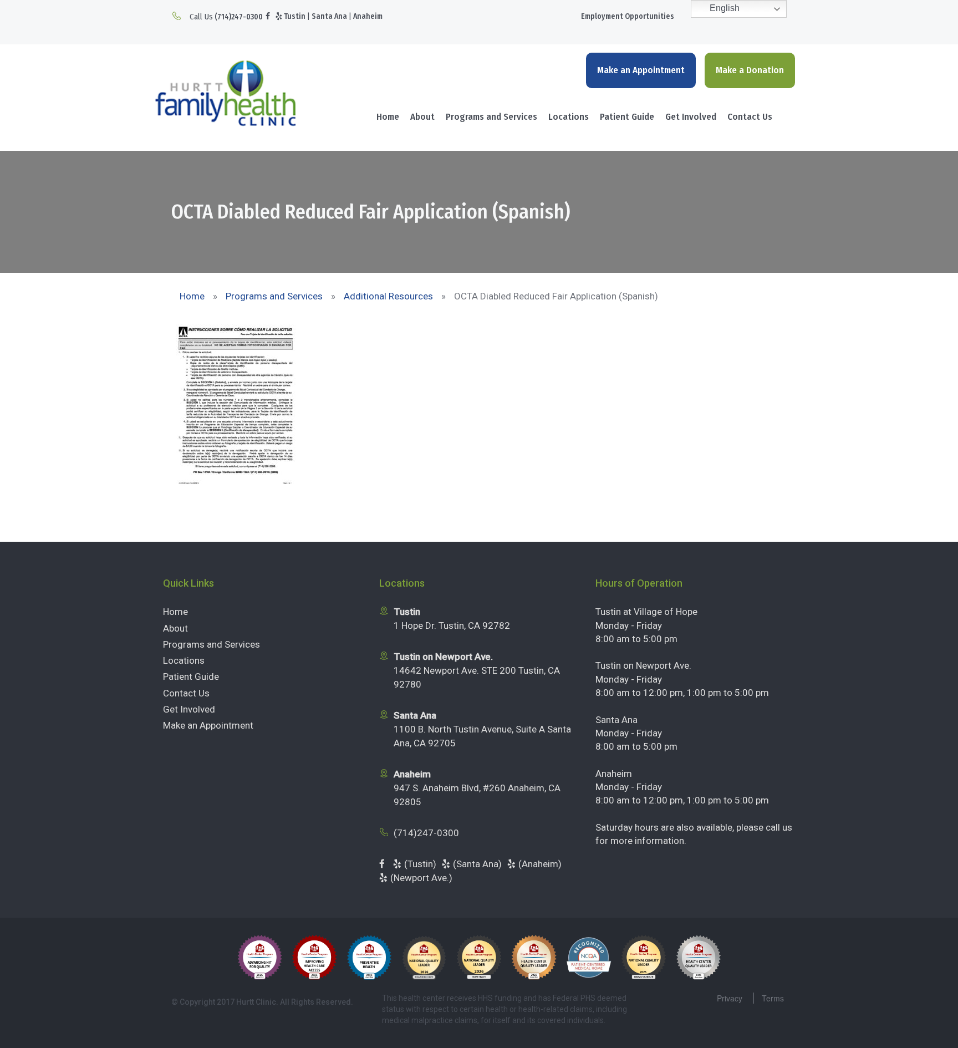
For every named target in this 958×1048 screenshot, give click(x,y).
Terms (773, 998)
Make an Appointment (641, 70)
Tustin (294, 16)
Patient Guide (627, 117)
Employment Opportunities (627, 16)
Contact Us (749, 117)
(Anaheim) (540, 863)
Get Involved (690, 117)
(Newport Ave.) (421, 877)
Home (387, 117)
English (723, 8)
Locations (568, 117)
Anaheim (368, 16)
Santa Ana (329, 16)
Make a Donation (750, 70)
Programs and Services (491, 117)
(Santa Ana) (477, 863)
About (422, 117)
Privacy (729, 998)
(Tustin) (420, 863)
